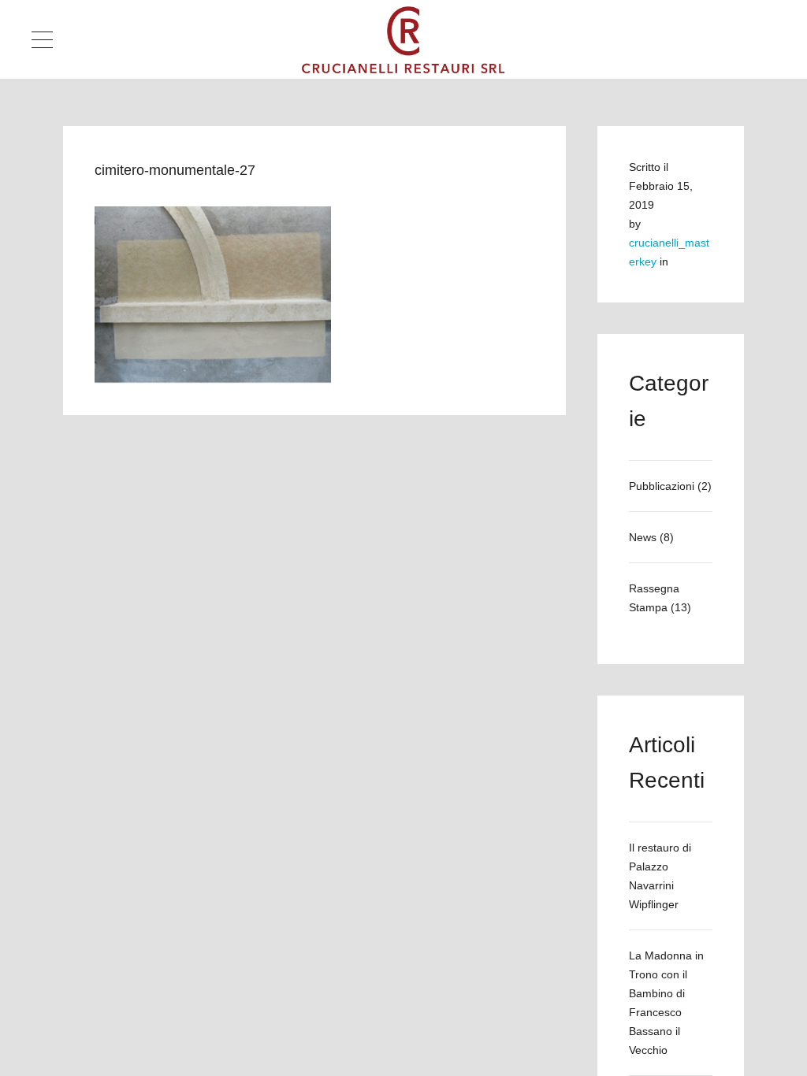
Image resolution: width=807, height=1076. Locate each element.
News (642, 537)
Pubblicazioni (661, 486)
